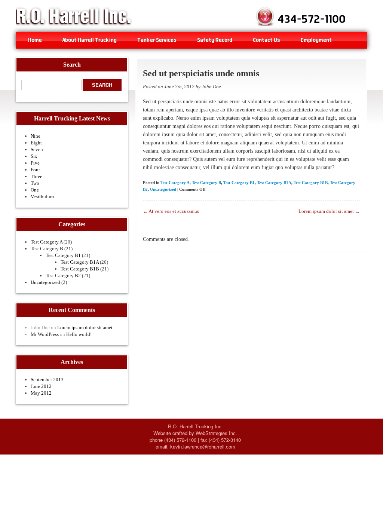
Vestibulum (42, 196)
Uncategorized (45, 282)
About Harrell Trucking (89, 40)
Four (35, 169)
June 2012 (41, 386)
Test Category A (46, 242)
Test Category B (47, 248)
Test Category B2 (63, 275)
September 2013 (47, 379)
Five (35, 163)
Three (36, 176)
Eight (36, 143)
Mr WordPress (45, 334)
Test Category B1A (80, 262)
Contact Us (266, 40)
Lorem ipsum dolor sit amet (85, 327)
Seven (37, 149)
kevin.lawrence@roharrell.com (202, 446)
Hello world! (79, 334)
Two (35, 183)
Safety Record (214, 40)
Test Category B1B (80, 269)
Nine (35, 136)
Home (35, 40)
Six (34, 156)
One (35, 190)
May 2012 (41, 393)
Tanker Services (157, 40)
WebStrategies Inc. (216, 433)
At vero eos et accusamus (171, 211)
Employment (316, 40)
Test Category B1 (63, 255)
